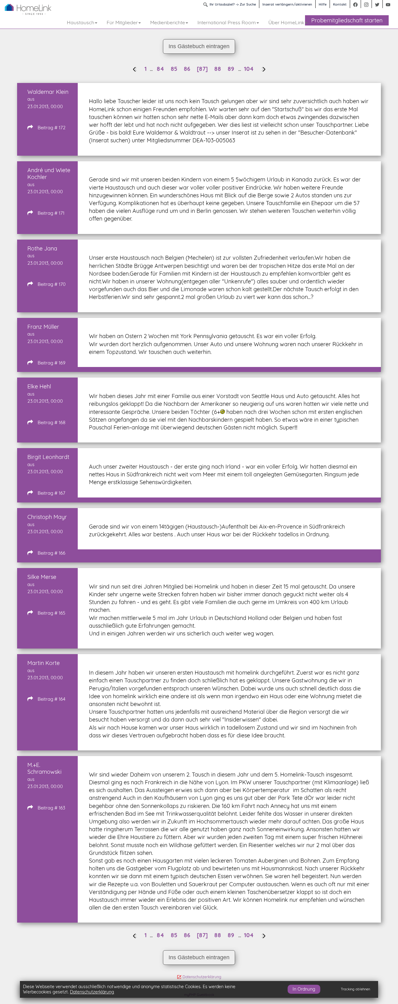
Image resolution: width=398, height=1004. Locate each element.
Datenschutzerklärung (202, 976)
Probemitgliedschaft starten (346, 20)
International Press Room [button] (226, 22)
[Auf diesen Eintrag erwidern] (30, 127)
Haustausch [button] (80, 22)
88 (218, 68)
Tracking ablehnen (355, 989)
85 (175, 68)
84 (161, 68)
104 (249, 68)
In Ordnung (304, 989)
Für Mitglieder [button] (122, 22)
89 (232, 68)
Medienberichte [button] (167, 22)
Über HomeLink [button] (286, 22)
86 (188, 68)
